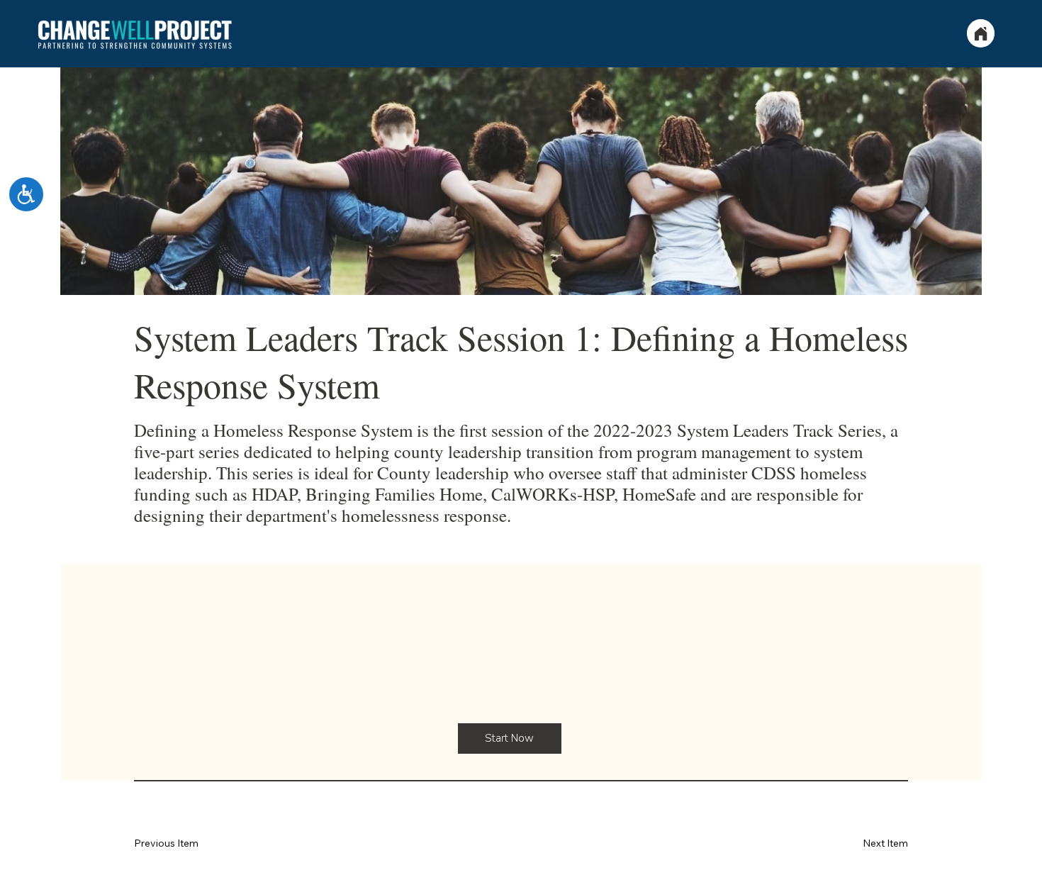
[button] (509, 738)
